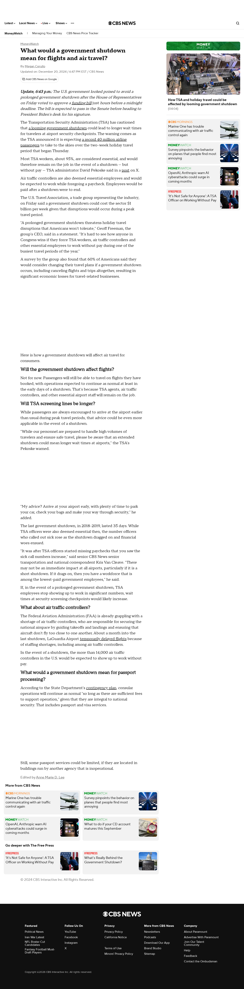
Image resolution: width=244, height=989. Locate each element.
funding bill (82, 103)
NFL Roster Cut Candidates (35, 943)
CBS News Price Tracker (82, 33)
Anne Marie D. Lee (50, 777)
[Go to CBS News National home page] (122, 23)
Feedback (190, 955)
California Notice (115, 937)
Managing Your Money (47, 33)
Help (187, 950)
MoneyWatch (13, 33)
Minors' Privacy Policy (118, 953)
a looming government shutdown (58, 128)
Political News (34, 931)
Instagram (71, 942)
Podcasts (150, 937)
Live (46, 23)
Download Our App (157, 942)
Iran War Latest (34, 937)
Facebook (71, 937)
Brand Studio (152, 948)
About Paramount (195, 931)
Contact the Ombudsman (200, 961)
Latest (9, 23)
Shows (61, 23)
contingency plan (101, 688)
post (125, 170)
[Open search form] (237, 23)
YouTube (70, 931)
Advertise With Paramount (201, 937)
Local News (27, 23)
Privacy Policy (113, 931)
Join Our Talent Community (194, 943)
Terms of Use (113, 948)
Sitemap (149, 953)
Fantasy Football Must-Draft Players (40, 951)
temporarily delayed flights (103, 638)
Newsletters (152, 931)
